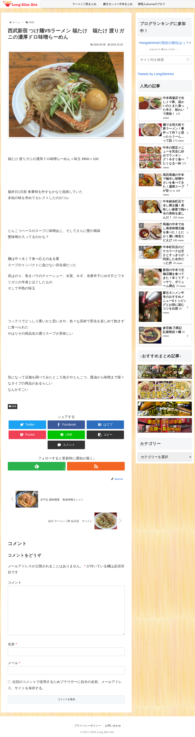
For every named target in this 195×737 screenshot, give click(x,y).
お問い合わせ (113, 725)
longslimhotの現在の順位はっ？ (165, 43)
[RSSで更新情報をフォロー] (96, 466)
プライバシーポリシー (87, 725)
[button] (188, 59)
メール (14, 663)
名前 (12, 644)
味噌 (13, 406)
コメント (15, 582)
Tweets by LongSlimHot (156, 74)
